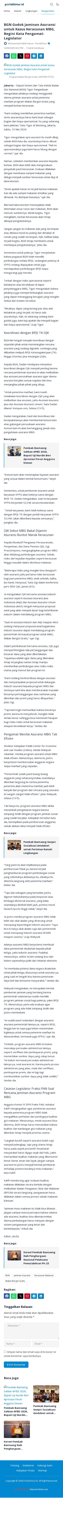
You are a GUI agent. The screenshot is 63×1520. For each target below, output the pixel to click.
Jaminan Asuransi (22, 1275)
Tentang (14, 1465)
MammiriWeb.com (39, 1489)
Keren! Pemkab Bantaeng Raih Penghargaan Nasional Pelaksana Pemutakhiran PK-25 (39, 1258)
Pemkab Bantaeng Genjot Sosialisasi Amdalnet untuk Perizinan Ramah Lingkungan (40, 847)
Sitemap (42, 1470)
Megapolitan (47, 10)
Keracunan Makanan (44, 1275)
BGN (7, 1275)
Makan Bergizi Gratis (15, 1281)
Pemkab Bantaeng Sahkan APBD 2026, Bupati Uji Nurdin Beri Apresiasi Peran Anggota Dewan (39, 455)
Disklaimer (28, 1465)
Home (7, 10)
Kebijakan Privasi (25, 1470)
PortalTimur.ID (31, 1480)
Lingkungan (31, 10)
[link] (14, 455)
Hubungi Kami (44, 1465)
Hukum (17, 10)
